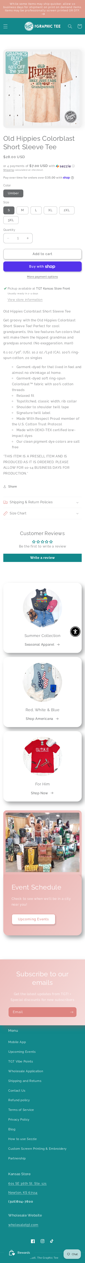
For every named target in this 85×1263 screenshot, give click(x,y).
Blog (11, 1129)
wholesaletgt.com (23, 1225)
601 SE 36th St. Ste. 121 (27, 1183)
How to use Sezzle (22, 1139)
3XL (11, 220)
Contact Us (16, 1090)
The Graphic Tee (47, 1257)
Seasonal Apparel (39, 644)
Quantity (9, 229)
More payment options (42, 276)
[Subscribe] (72, 1012)
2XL (67, 210)
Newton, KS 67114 (23, 1193)
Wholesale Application (25, 1071)
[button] (5, 26)
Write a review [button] (42, 558)
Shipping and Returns (24, 1081)
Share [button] (12, 486)
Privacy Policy (19, 1119)
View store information (25, 299)
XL (50, 210)
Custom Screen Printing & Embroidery (37, 1148)
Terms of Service (21, 1110)
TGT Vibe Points (20, 1061)
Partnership (17, 1158)
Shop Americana (39, 719)
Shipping (8, 170)
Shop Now (39, 793)
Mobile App (17, 1042)
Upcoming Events (33, 919)
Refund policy (19, 1100)
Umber (13, 193)
